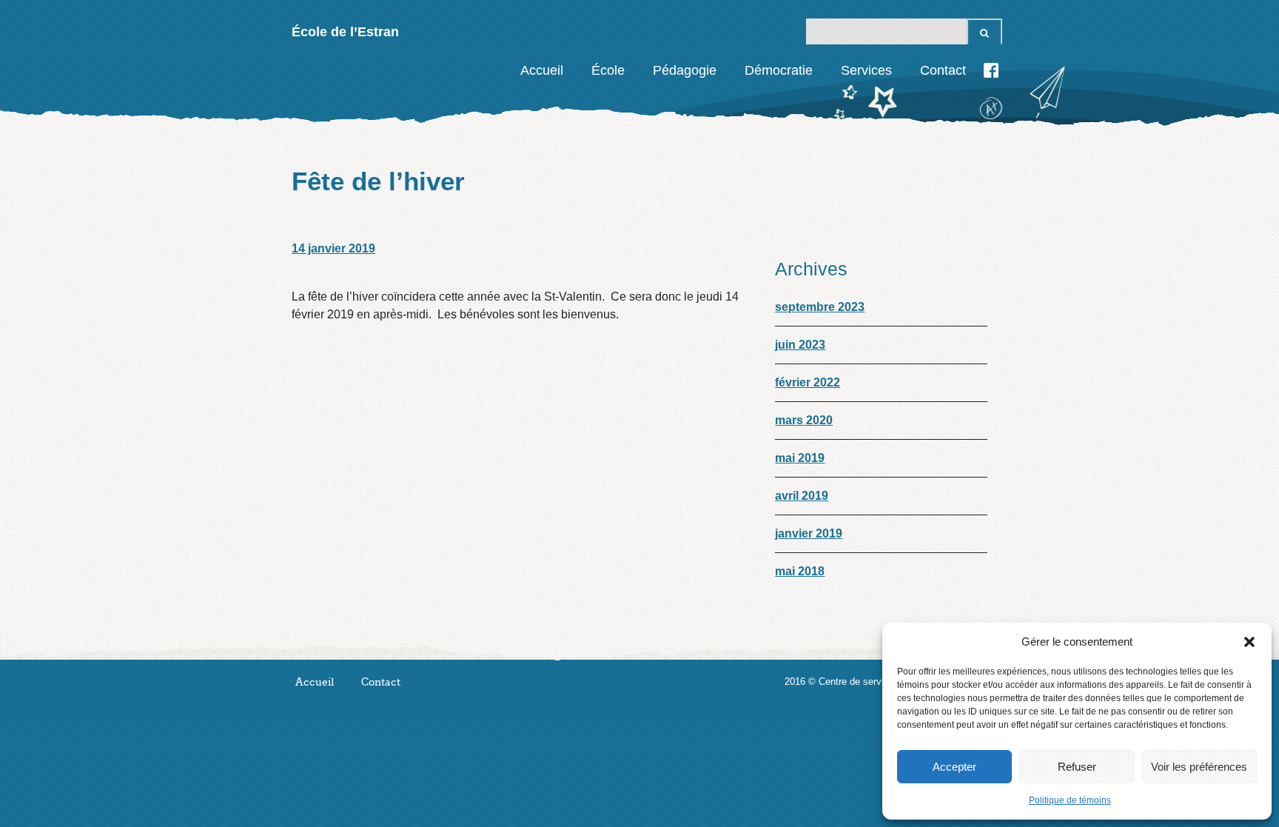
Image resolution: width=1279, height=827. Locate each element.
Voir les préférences (1199, 766)
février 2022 (807, 382)
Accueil (541, 70)
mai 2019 (800, 458)
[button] (1249, 642)
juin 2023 (800, 344)
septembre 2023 (820, 307)
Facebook (991, 70)
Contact (943, 70)
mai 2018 (800, 571)
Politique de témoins (1070, 800)
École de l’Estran (345, 31)
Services (866, 70)
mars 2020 (804, 420)
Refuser (1077, 766)
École (608, 70)
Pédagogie (684, 70)
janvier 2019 (808, 533)
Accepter (954, 766)
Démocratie (779, 70)
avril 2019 (801, 495)
